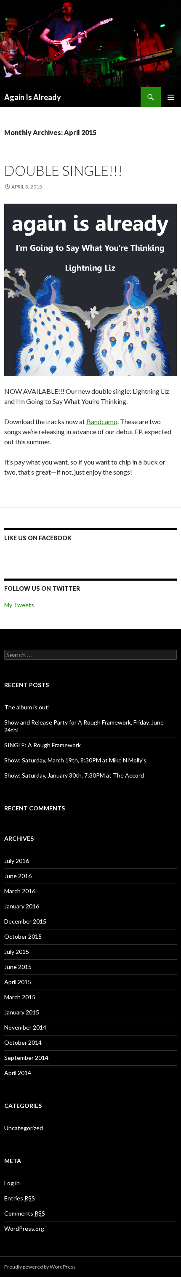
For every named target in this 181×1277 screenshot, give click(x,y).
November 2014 (25, 1027)
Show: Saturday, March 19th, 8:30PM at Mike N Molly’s (75, 760)
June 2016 (18, 875)
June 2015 (18, 966)
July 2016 (16, 860)
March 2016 (19, 891)
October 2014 (23, 1042)
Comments (24, 1213)
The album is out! (27, 707)
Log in (12, 1183)
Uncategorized (23, 1127)
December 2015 (25, 921)
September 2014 (26, 1057)
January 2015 (21, 1012)
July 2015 (16, 951)
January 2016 (21, 906)
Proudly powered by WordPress (40, 1267)
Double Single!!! (63, 170)
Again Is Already (32, 97)
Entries (19, 1198)
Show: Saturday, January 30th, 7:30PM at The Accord (74, 775)
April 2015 (17, 981)
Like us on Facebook (38, 538)
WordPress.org (24, 1228)
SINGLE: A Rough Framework (42, 745)
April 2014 (17, 1072)
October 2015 (23, 936)
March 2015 (19, 997)
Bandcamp (101, 421)
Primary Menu (171, 97)
